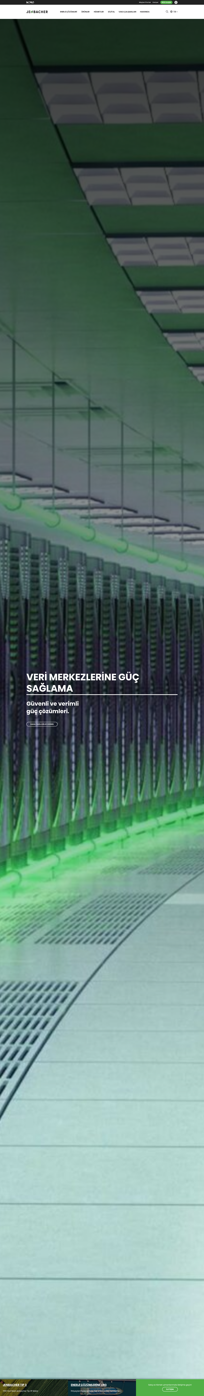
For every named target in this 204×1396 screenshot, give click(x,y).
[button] (176, 2)
